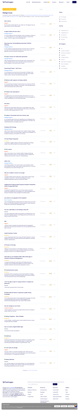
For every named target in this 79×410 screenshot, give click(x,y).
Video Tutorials (43, 396)
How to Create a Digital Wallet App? (13, 326)
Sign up (74, 2)
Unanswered (64, 21)
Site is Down (7, 21)
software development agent (45, 15)
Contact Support (43, 398)
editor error (7, 161)
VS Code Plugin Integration (11, 138)
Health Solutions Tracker (10, 233)
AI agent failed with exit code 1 (12, 31)
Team (66, 392)
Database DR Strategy (10, 127)
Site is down (8, 149)
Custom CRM (55, 394)
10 (34, 370)
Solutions (46, 2)
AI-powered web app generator (31, 15)
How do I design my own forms (12, 306)
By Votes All (63, 35)
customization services (13, 16)
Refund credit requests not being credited (16, 80)
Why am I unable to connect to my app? (14, 172)
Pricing (29, 394)
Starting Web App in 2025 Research (44, 401)
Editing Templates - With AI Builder (14, 316)
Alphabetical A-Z (64, 30)
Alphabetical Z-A (64, 32)
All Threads (63, 16)
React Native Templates (66, 61)
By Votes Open (64, 37)
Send (54, 384)
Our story (67, 394)
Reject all (57, 406)
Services (54, 2)
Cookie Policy (20, 407)
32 (50, 248)
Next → (36, 370)
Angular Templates (8, 308)
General (6, 211)
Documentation (43, 389)
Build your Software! (32, 389)
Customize (64, 406)
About (68, 2)
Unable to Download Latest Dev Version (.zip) (17, 115)
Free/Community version (11, 270)
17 (50, 319)
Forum (41, 394)
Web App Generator (57, 396)
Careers (67, 396)
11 (50, 296)
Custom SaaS (55, 389)
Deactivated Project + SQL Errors (12, 68)
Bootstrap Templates (65, 53)
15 (50, 273)
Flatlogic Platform (8, 33)
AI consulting (11, 387)
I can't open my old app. (11, 347)
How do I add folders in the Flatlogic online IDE (16, 209)
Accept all (71, 406)
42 (50, 260)
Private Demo (30, 396)
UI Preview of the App (10, 245)
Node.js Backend (9, 359)
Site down (7, 103)
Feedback (6, 140)
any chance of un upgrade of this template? (15, 198)
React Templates (8, 200)
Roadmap (6, 235)
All (61, 48)
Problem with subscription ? (12, 91)
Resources (61, 2)
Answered (63, 19)
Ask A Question (9, 9)
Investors (67, 398)
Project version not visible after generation (16, 56)
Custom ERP (55, 392)
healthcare (8, 336)
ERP (5, 221)
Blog (66, 389)
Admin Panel (55, 398)
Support (6, 23)
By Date (63, 39)
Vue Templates (64, 68)
